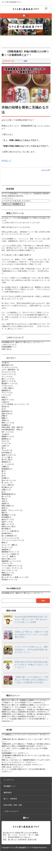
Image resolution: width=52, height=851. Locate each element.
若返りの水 (6, 414)
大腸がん (5, 490)
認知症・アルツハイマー (11, 510)
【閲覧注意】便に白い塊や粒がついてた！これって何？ (22, 739)
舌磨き (4, 420)
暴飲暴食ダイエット (9, 552)
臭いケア (5, 496)
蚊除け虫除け (7, 506)
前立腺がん (6, 487)
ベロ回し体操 (7, 388)
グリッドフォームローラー (11, 540)
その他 (4, 363)
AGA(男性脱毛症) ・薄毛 (11, 430)
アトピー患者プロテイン (11, 566)
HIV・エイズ (6, 432)
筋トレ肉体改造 (7, 536)
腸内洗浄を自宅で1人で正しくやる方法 (16, 765)
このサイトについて (9, 345)
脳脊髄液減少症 (7, 494)
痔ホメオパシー (7, 480)
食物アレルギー (7, 455)
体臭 (3, 499)
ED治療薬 (5, 517)
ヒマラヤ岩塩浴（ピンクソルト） (14, 404)
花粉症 (4, 503)
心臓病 (4, 467)
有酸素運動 (6, 575)
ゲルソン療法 (7, 485)
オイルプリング (7, 372)
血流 (3, 508)
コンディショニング (9, 538)
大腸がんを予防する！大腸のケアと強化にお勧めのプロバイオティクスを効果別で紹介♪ (31, 634)
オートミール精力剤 (9, 531)
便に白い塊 (6, 460)
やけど (4, 441)
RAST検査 (5, 453)
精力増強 (5, 529)
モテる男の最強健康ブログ (11, 2)
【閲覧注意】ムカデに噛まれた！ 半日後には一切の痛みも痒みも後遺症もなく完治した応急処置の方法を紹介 (31, 679)
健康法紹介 (6, 365)
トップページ (9, 780)
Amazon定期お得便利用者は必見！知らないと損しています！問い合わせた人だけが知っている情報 (31, 619)
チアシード (6, 393)
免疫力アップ (7, 400)
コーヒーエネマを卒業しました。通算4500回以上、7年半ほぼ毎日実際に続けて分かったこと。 (31, 649)
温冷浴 (4, 407)
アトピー (5, 443)
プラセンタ (6, 386)
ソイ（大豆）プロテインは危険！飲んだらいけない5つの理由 (24, 748)
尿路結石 (5, 462)
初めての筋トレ (7, 559)
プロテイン (6, 563)
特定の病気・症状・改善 (11, 427)
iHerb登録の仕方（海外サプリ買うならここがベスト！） (23, 342)
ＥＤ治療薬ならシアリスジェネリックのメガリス (20, 735)
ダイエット (6, 547)
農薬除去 (5, 439)
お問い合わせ (7, 349)
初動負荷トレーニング (10, 561)
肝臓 (3, 416)
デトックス (6, 377)
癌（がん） (6, 483)
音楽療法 (5, 425)
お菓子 (4, 446)
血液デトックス (7, 381)
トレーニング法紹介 (9, 554)
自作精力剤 (6, 533)
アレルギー (6, 450)
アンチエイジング (8, 367)
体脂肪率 (5, 550)
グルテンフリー (7, 374)
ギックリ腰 (6, 457)
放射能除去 (6, 469)
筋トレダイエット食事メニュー (13, 577)
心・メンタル (7, 464)
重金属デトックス (8, 383)
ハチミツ (5, 395)
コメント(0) (45, 170)
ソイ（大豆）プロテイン (11, 568)
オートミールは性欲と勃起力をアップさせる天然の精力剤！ (24, 719)
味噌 (25, 61)
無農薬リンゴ (7, 436)
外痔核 (4, 478)
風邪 (3, 513)
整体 (3, 543)
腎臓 (3, 418)
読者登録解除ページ (9, 347)
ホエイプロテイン (8, 570)
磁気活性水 (6, 411)
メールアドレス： (8, 198)
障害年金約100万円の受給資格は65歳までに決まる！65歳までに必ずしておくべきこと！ (31, 664)
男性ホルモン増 (7, 527)
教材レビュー (7, 573)
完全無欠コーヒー (8, 580)
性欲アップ (6, 522)
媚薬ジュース (7, 524)
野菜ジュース (7, 423)
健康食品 (5, 390)
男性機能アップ (7, 515)
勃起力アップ (7, 520)
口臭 (3, 501)
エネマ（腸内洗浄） (9, 370)
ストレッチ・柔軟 (8, 545)
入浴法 (4, 402)
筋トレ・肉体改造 (10, 799)
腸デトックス (7, 379)
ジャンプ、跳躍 (7, 556)
